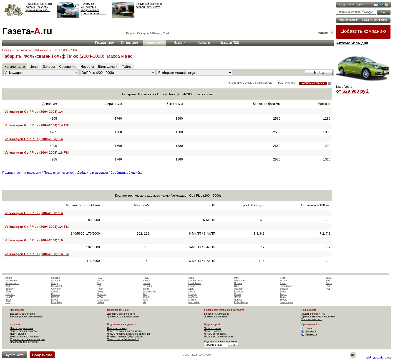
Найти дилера (18, 333)
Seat (282, 277)
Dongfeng (56, 302)
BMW (8, 291)
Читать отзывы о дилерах (25, 336)
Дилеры (49, 66)
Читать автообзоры (215, 333)
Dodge (54, 299)
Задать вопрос (309, 313)
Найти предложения (21, 328)
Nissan (238, 283)
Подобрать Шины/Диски (24, 342)
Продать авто (104, 42)
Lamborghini (195, 280)
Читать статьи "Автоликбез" (123, 339)
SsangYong (286, 286)
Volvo (329, 277)
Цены (34, 66)
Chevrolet (56, 286)
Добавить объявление (374, 19)
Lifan (191, 288)
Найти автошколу (117, 328)
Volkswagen (41, 50)
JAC (145, 294)
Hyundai (147, 286)
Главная (7, 50)
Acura (8, 277)
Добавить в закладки (92, 172)
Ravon (237, 297)
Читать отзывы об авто (23, 331)
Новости (179, 42)
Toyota (283, 299)
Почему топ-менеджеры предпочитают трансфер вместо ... (93, 8)
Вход (342, 4)
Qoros (237, 294)
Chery (54, 283)
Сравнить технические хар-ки (27, 339)
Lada (191, 277)
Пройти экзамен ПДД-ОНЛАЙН (125, 336)
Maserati (193, 297)
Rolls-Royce (241, 302)
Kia (144, 302)
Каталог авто (155, 43)
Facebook (311, 331)
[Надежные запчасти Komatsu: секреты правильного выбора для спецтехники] (13, 17)
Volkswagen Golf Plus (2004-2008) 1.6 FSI (37, 152)
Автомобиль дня (352, 43)
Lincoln (192, 291)
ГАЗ (328, 286)
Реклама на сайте (311, 319)
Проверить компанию (216, 313)
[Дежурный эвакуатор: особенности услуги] (123, 17)
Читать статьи (212, 328)
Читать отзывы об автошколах (124, 331)
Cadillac (55, 277)
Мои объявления (348, 19)
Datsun (55, 297)
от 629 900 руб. (353, 91)
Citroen (55, 291)
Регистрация (355, 4)
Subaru (284, 288)
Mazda (192, 299)
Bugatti (9, 297)
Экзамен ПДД (229, 42)
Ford (99, 286)
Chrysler (56, 288)
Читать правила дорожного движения (128, 333)
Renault (238, 299)
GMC (100, 297)
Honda (146, 283)
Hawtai (146, 280)
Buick (8, 299)
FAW (99, 277)
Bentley (9, 288)
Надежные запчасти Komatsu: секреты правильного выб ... (38, 7)
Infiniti (146, 288)
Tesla (283, 297)
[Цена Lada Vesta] (363, 83)
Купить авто (129, 42)
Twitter (309, 328)
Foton (100, 288)
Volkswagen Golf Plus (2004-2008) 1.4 (34, 111)
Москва (322, 33)
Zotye (329, 283)
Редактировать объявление (26, 316)
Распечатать (286, 82)
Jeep (145, 299)
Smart (283, 283)
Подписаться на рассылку (21, 172)
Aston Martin (12, 283)
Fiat (99, 283)
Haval (146, 277)
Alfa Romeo (11, 280)
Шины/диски (107, 66)
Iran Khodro (149, 291)
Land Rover (194, 283)
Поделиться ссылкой (59, 172)
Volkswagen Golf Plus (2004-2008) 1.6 (34, 139)
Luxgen (192, 294)
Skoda (283, 280)
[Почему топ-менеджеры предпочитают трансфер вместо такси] (68, 17)
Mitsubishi (239, 280)
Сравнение (67, 66)
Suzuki (283, 291)
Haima (100, 302)
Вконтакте (311, 334)
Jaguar (146, 297)
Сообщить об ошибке (126, 172)
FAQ (322, 313)
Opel (236, 286)
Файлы (127, 66)
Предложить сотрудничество (318, 316)
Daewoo (55, 294)
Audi (7, 286)
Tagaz (283, 294)
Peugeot (238, 288)
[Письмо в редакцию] (376, 5)
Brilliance (10, 294)
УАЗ (328, 288)
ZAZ (328, 280)
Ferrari (100, 280)
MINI (236, 277)
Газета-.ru (27, 31)
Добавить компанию (363, 31)
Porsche (238, 291)
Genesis (101, 294)
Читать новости (213, 331)
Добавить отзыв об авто (121, 313)
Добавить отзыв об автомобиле (252, 82)
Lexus (191, 286)
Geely (100, 291)
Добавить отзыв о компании (123, 316)
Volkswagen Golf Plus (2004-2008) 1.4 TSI (37, 125)
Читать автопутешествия (218, 336)
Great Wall (102, 299)
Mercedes (193, 302)
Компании (204, 42)
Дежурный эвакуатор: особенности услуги (149, 5)
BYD (7, 302)
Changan (56, 280)
